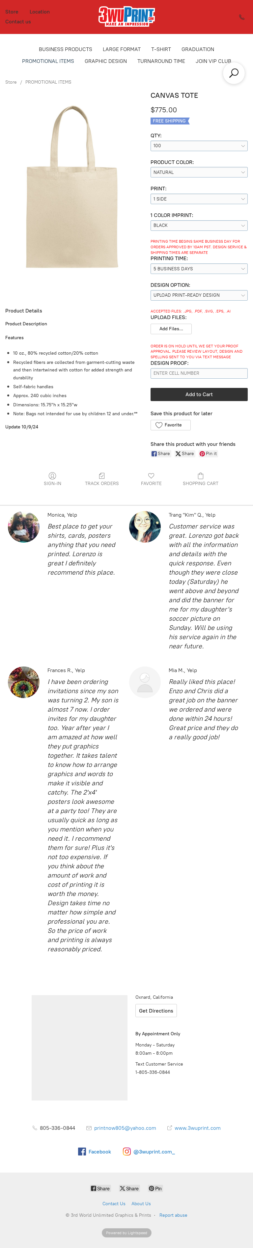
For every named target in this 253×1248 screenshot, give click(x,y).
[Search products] (234, 73)
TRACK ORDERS (102, 483)
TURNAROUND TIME (161, 61)
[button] (171, 329)
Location (40, 12)
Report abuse (173, 1215)
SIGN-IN (52, 483)
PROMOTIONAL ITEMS (48, 61)
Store (11, 12)
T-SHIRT (161, 49)
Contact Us (114, 1204)
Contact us (18, 21)
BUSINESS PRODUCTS (65, 49)
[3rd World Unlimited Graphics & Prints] (126, 17)
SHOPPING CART (200, 483)
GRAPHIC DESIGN (106, 61)
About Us (141, 1204)
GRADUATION (198, 49)
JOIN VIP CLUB (213, 61)
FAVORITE (151, 483)
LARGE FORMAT (122, 49)
